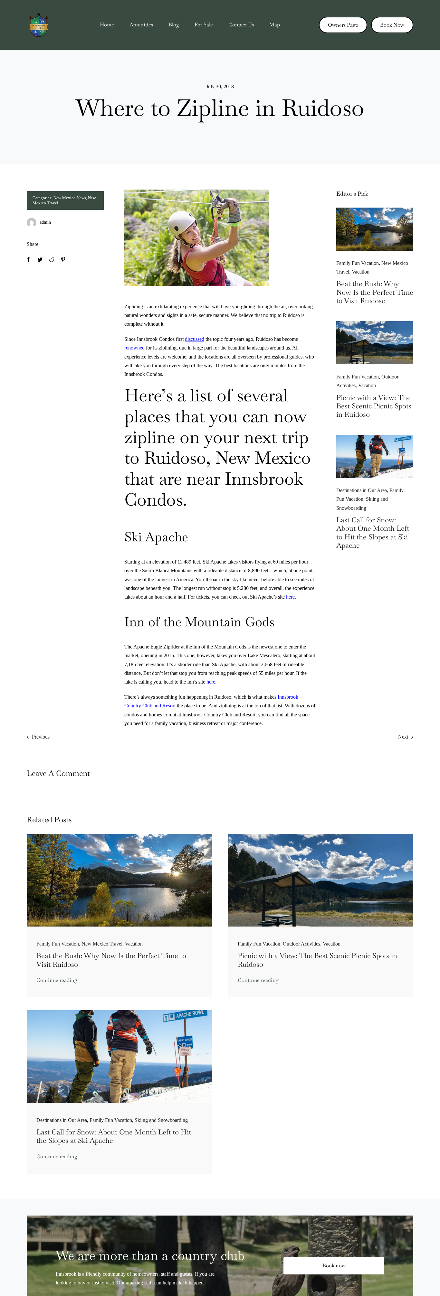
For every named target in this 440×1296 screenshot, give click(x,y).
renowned (134, 347)
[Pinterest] (63, 259)
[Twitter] (40, 259)
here (290, 597)
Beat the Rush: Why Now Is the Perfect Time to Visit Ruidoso (374, 292)
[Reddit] (51, 259)
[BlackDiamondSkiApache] (374, 437)
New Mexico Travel (101, 943)
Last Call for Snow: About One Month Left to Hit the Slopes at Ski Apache (372, 532)
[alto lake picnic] (374, 323)
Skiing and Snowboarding (161, 1120)
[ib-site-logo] (39, 15)
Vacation (360, 272)
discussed (194, 339)
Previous (41, 737)
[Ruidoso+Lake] (374, 210)
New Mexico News (69, 197)
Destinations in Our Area (361, 490)
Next (403, 737)
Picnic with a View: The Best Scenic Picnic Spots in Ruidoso (373, 406)
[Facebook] (28, 259)
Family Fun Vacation (357, 263)
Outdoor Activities (301, 943)
